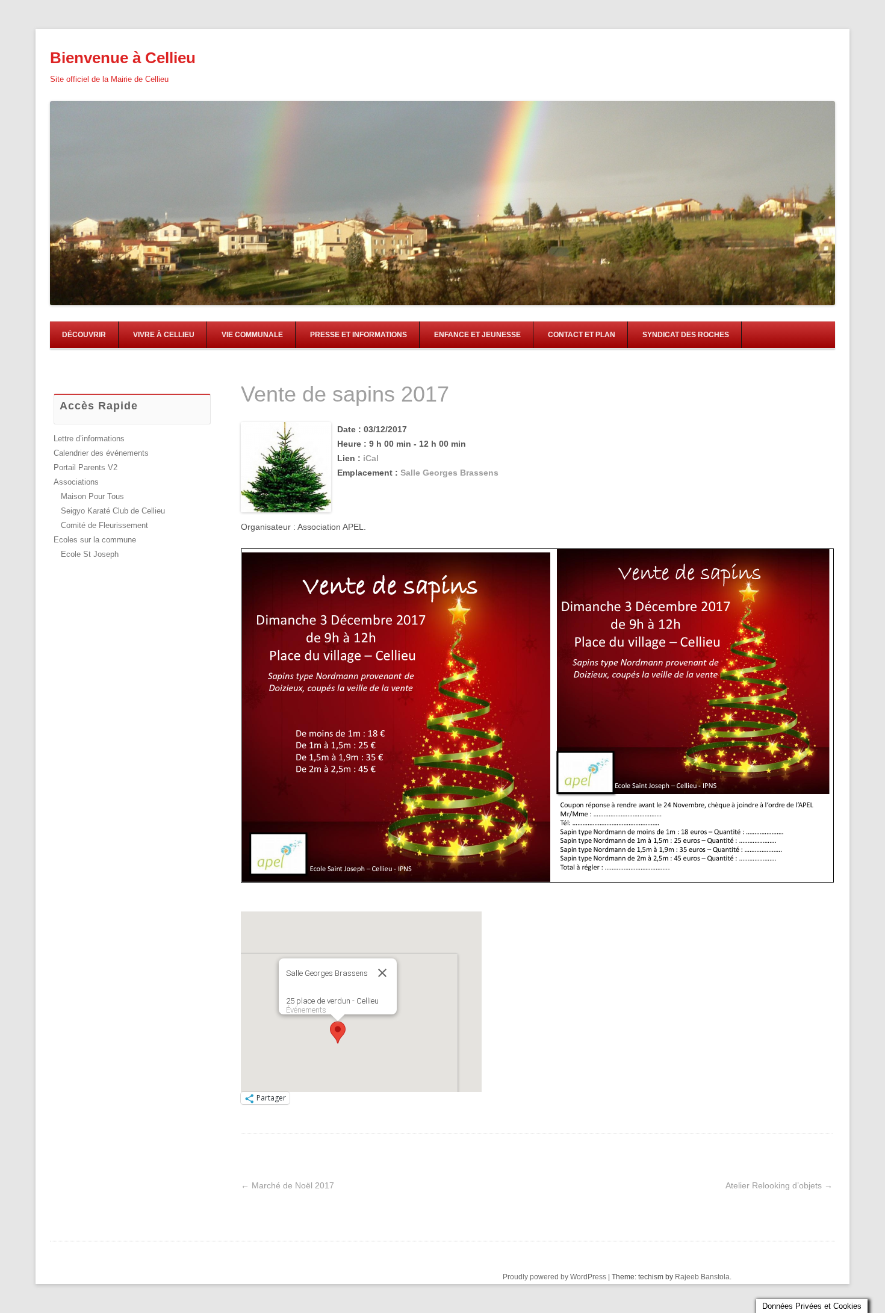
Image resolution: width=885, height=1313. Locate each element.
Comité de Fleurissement (104, 525)
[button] (338, 1032)
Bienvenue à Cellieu (123, 58)
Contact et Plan (581, 335)
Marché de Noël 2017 (287, 1185)
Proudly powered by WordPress (554, 1277)
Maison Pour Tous (92, 496)
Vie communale (252, 335)
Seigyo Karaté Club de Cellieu (113, 510)
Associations (76, 481)
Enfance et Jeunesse (477, 335)
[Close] (382, 972)
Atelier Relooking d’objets (779, 1185)
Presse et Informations (358, 335)
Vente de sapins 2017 (345, 394)
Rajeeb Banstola (702, 1277)
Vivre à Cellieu (163, 335)
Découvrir (84, 335)
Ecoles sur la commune (95, 539)
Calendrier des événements (101, 453)
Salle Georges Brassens (449, 472)
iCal (371, 458)
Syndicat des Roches (685, 335)
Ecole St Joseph (90, 554)
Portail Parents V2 (85, 467)
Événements (306, 1009)
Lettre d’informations (89, 438)
